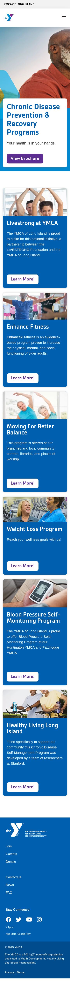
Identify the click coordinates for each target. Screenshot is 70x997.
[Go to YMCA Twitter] (18, 920)
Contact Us (13, 877)
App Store (11, 934)
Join (9, 846)
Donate (11, 861)
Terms (20, 972)
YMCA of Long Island (19, 4)
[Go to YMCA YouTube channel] (29, 920)
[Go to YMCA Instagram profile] (39, 920)
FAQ (9, 892)
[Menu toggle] (64, 16)
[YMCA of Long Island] (26, 17)
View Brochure (25, 158)
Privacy (9, 972)
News (10, 885)
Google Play (24, 934)
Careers (11, 854)
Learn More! (23, 279)
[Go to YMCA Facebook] (8, 920)
